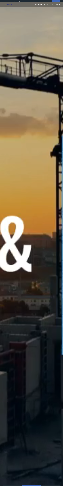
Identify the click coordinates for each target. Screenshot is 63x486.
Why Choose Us (51, 4)
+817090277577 (29, 1)
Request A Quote (56, 1)
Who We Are (40, 4)
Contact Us (58, 4)
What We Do (45, 4)
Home (36, 4)
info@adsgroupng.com (20, 1)
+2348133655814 (35, 1)
